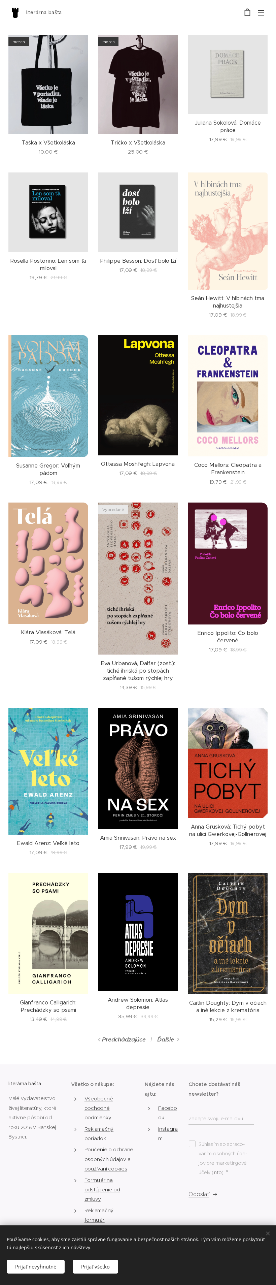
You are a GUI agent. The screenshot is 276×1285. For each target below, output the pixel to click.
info (217, 1172)
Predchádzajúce (123, 1039)
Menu (261, 12)
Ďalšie (165, 1039)
